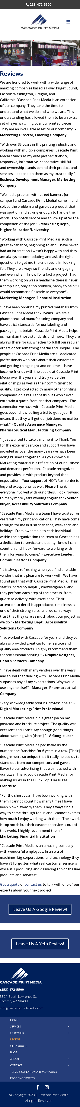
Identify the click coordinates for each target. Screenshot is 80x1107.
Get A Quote (18, 1046)
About (14, 1059)
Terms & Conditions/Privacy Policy (33, 1072)
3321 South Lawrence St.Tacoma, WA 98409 (18, 998)
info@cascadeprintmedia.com (21, 1008)
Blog (13, 1052)
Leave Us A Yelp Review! (40, 944)
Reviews (15, 1039)
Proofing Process (22, 1078)
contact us (33, 884)
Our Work (17, 1033)
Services (15, 1026)
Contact (16, 1065)
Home (14, 1020)
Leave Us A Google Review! (40, 909)
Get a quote (9, 884)
